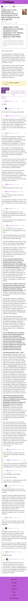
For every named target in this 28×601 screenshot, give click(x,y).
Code (14, 595)
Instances (14, 589)
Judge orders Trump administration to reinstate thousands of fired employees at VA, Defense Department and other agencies (10, 14)
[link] (6, 23)
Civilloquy (8, 2)
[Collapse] (3, 101)
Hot (3, 92)
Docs (14, 592)
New (23, 92)
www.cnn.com (4, 21)
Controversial (15, 92)
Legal (14, 586)
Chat (3, 98)
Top (8, 92)
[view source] (16, 23)
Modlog (14, 582)
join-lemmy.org (14, 598)
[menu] (26, 2)
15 (3, 23)
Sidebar (4, 89)
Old (13, 95)
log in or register (14, 82)
